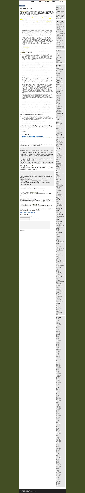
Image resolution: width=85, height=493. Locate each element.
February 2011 (58, 446)
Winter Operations (58, 312)
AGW (57, 72)
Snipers (57, 268)
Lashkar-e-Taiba (58, 186)
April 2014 (57, 420)
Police (57, 237)
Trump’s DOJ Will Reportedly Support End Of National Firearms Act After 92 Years (60, 23)
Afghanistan (57, 70)
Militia (57, 206)
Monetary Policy (58, 207)
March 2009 (57, 462)
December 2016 (58, 398)
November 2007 (58, 473)
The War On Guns (58, 61)
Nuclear (57, 224)
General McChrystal (59, 142)
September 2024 (58, 334)
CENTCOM (57, 100)
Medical (57, 199)
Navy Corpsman (58, 218)
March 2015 (57, 412)
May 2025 (57, 328)
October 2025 (58, 325)
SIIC (56, 266)
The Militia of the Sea (59, 24)
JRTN (57, 174)
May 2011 (57, 444)
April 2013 (57, 428)
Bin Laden (57, 91)
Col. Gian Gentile (58, 106)
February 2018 (58, 388)
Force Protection (58, 135)
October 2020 (58, 366)
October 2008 (58, 465)
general (57, 140)
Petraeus (57, 233)
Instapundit (57, 54)
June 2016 (57, 402)
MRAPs (57, 210)
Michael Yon (58, 202)
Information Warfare (59, 163)
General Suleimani (58, 144)
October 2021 (58, 358)
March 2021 (57, 363)
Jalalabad (57, 171)
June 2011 (57, 443)
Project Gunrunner (58, 242)
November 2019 (58, 374)
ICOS (57, 160)
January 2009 (58, 463)
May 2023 (57, 345)
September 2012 (58, 433)
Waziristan (57, 310)
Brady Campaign (58, 95)
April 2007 (57, 478)
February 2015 (58, 413)
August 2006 (58, 483)
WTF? (57, 313)
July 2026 (57, 319)
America (57, 76)
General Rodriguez (58, 143)
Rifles (57, 252)
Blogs (57, 92)
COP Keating (58, 110)
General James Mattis (59, 141)
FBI (56, 130)
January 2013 (58, 430)
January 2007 (58, 480)
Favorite (57, 129)
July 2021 (57, 360)
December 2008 (58, 464)
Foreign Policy (58, 136)
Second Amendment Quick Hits (60, 262)
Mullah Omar (58, 212)
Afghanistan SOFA (58, 71)
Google (57, 146)
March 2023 (57, 346)
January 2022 (58, 356)
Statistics (57, 274)
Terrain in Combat (58, 284)
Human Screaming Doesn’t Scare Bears (60, 44)
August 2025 (58, 326)
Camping (57, 97)
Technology (57, 283)
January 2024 (58, 339)
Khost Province (58, 179)
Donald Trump (58, 120)
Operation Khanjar (58, 227)
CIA (56, 104)
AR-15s (57, 80)
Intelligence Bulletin (59, 165)
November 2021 (58, 357)
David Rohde (58, 114)
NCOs (57, 219)
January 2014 (58, 422)
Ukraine (57, 298)
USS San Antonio (58, 302)
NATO (57, 217)
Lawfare (57, 187)
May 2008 (57, 469)
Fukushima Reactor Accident (60, 137)
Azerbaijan (57, 85)
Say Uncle (57, 58)
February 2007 (58, 479)
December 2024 (58, 332)
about (20, 490)
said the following (26, 47)
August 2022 (58, 351)
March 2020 (57, 371)
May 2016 (57, 403)
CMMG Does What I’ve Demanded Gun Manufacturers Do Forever (60, 42)
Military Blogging (58, 204)
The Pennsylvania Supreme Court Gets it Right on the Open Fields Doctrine (60, 38)
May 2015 (57, 411)
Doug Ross (57, 53)
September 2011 (58, 441)
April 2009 (57, 461)
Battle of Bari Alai (58, 89)
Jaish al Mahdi (58, 170)
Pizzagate (57, 236)
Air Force (57, 73)
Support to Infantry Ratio (59, 275)
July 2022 (57, 352)
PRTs (57, 243)
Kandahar (57, 177)
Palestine (57, 230)
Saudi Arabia (58, 260)
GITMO (57, 145)
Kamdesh (57, 176)
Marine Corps (58, 195)
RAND (57, 247)
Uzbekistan (57, 303)
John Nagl (57, 173)
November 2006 (58, 481)
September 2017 (58, 392)
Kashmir (57, 178)
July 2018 (57, 385)
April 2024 (57, 337)
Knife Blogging (58, 180)
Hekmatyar (57, 153)
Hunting (57, 159)
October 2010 (58, 449)
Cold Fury (57, 52)
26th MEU (57, 66)
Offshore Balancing (58, 226)
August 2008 (58, 467)
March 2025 (57, 330)
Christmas (57, 103)
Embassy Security (58, 123)
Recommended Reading (59, 248)
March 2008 (57, 470)
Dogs (57, 119)
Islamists (22, 131)
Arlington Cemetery (58, 81)
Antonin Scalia (58, 79)
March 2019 (57, 379)
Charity (57, 102)
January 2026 (58, 323)
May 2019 (57, 378)
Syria (57, 278)
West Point (57, 311)
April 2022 (57, 354)
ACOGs (57, 68)
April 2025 (57, 329)
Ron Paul (57, 254)
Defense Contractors (59, 115)
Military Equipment (58, 205)
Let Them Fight (58, 190)
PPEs (57, 240)
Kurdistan (57, 183)
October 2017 (58, 391)
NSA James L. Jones (59, 223)
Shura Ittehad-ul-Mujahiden (60, 265)
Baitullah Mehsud (58, 87)
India (57, 162)
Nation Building (58, 215)
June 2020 (57, 369)
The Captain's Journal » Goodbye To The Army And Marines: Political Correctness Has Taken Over (37, 137)
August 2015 (58, 409)
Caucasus (57, 99)
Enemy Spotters (58, 124)
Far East (57, 127)
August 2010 (58, 450)
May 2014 (57, 419)
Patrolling (57, 231)
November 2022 (58, 349)
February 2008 (58, 471)
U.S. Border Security (59, 295)
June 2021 (57, 361)
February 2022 (58, 355)
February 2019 (58, 380)
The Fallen (57, 288)
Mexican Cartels (58, 200)
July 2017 (57, 393)
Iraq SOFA (57, 167)
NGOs (57, 220)
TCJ (60, 18)
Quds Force (57, 246)
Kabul (57, 175)
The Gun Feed (58, 59)
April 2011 (57, 445)
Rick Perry (57, 251)
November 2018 (58, 382)
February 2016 (58, 405)
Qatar (57, 244)
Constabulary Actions (59, 109)
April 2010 (57, 453)
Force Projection (58, 134)
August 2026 (58, 318)
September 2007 (58, 474)
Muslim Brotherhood (59, 214)
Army (57, 82)
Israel (57, 169)
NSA (56, 222)
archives (60, 16)
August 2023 (58, 343)
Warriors (57, 309)
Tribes (57, 292)
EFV (56, 121)
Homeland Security (58, 157)
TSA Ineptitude (58, 293)
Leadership (57, 188)
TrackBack (32, 212)
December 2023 (58, 340)
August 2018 (58, 384)
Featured (57, 131)
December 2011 (58, 439)
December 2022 (58, 348)
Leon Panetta (58, 189)
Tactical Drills (58, 279)
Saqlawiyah (57, 259)
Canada (57, 98)
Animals (57, 77)
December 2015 (58, 406)
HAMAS (57, 151)
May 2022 (57, 353)
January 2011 (58, 447)
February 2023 (58, 347)
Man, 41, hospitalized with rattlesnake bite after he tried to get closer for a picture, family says (60, 35)
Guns (57, 148)
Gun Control (58, 147)
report (37, 21)
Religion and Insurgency (59, 250)
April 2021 (57, 362)
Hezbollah (57, 154)
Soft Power (57, 269)
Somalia (57, 270)
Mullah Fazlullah (58, 211)
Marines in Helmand (59, 196)
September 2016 (58, 400)
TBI (56, 282)
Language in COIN (58, 184)
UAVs (57, 297)
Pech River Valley (58, 232)
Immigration (57, 161)
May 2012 (57, 436)
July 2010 (57, 451)
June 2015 (57, 410)
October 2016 (58, 399)
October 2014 (58, 416)
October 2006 (58, 482)
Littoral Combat (58, 192)
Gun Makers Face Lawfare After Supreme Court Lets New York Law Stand (60, 29)
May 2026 (57, 320)
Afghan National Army (59, 69)
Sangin (57, 258)
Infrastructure (58, 164)
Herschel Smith (34, 192)
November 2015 (58, 407)
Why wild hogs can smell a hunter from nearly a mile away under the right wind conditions (60, 26)
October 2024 (58, 333)
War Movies (57, 307)
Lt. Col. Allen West (58, 194)
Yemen (57, 314)
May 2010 (57, 452)
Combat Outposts (58, 107)
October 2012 (58, 432)
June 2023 (57, 344)
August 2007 (58, 475)
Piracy (57, 235)
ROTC (57, 255)
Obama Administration (59, 225)
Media (57, 198)
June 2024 (57, 336)
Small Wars (57, 267)
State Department (58, 273)
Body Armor (57, 93)
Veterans (57, 304)
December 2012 (58, 431)
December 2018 (58, 381)
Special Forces (58, 272)
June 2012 (57, 435)
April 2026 (57, 321)
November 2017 (58, 390)
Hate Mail (57, 152)
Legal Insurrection (58, 56)
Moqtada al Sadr (58, 208)
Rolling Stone (58, 253)
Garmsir (57, 139)
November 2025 (58, 324)
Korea (57, 181)
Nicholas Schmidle (58, 221)
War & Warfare (58, 306)
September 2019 (58, 375)
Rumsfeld (57, 256)
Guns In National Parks (59, 149)
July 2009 (57, 459)
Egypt (57, 122)
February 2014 (58, 421)
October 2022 (58, 350)
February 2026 (58, 322)
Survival (57, 277)
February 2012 (58, 438)
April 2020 (57, 370)
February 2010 (58, 454)
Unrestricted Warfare (59, 301)
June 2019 (57, 377)
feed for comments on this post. (25, 212)
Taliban (57, 280)
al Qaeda (57, 74)
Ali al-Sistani (58, 75)
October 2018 (58, 383)
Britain (57, 96)
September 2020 (58, 367)
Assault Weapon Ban (59, 83)
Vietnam (57, 305)
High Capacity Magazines (59, 155)
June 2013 (57, 427)
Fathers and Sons (58, 128)
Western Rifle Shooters (59, 62)
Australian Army (58, 84)
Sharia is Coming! (23, 11)
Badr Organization (58, 86)
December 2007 (58, 472)
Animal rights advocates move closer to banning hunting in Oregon (60, 47)
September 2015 (58, 408)
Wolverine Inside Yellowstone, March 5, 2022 (60, 45)
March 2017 (57, 396)
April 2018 (57, 387)
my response (23, 52)
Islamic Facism (58, 168)
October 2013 (58, 424)
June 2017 (57, 394)
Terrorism (57, 285)
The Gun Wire (58, 60)
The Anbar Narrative (59, 286)
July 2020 (57, 368)
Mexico (57, 201)
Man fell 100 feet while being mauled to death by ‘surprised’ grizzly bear (60, 40)
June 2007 (57, 476)
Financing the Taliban (59, 132)
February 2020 (58, 372)
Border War (57, 94)
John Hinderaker (48, 21)
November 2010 (58, 448)
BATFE (57, 88)
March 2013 (57, 429)
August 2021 (58, 359)
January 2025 (58, 331)
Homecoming (58, 156)
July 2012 (57, 434)
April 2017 (57, 395)
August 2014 (58, 417)
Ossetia (57, 228)
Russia (57, 257)
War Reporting (58, 308)
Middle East (57, 203)
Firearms (57, 133)
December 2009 (58, 456)
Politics (57, 239)
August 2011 (58, 442)
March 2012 (57, 437)
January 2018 (58, 389)
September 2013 (58, 425)
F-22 (57, 125)
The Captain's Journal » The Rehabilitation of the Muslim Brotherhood (32, 136)
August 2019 (58, 376)
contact (27, 490)
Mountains (57, 209)
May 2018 (57, 386)
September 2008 (58, 466)
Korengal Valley (58, 182)
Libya (57, 191)
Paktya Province (58, 229)
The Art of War (58, 287)
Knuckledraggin (58, 55)
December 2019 (58, 373)
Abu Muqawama (58, 67)
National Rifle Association (59, 216)
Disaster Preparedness (59, 118)
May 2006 (57, 485)
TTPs (57, 294)
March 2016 (57, 404)
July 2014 (57, 418)
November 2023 (58, 341)
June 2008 (57, 468)
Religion (24, 131)
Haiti (57, 150)
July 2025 (57, 327)
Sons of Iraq (57, 271)
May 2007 (57, 477)
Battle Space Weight (59, 90)
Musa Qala (57, 213)
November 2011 (58, 440)
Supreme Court (58, 276)
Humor (57, 158)
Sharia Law (57, 264)
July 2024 (57, 335)
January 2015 (58, 414)
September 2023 (58, 342)
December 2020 (58, 365)
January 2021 (58, 364)
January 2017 (58, 397)
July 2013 (57, 426)
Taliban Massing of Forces (59, 281)
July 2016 (57, 401)
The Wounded (58, 290)
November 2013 (58, 423)
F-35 (57, 126)
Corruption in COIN (58, 111)
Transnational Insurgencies (60, 291)
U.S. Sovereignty (58, 296)
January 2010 (58, 455)
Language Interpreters (59, 185)
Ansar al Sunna (58, 78)
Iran (56, 166)
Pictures (57, 234)
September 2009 (58, 458)
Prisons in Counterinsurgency (60, 241)
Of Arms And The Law (59, 57)
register (30, 490)
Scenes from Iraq (58, 261)
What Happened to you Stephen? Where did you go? (60, 33)
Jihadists (57, 172)
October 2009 (58, 457)
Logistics (57, 193)
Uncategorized (58, 299)
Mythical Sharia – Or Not (26, 8)
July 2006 (57, 484)
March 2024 (57, 338)
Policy (57, 238)
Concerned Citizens (59, 108)
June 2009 (57, 460)
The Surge (57, 289)
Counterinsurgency (58, 113)
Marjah (57, 197)
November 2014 (58, 415)
